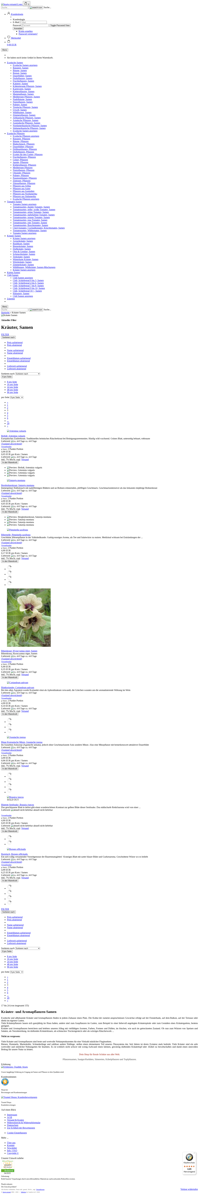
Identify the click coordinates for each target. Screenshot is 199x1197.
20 (8, 423)
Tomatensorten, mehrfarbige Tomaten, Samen (34, 215)
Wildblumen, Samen (22, 112)
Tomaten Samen (14, 201)
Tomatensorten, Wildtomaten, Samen (30, 230)
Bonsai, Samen (20, 73)
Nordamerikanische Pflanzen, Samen (30, 125)
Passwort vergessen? (28, 34)
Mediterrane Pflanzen (22, 167)
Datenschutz (12, 1125)
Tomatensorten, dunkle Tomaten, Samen (31, 207)
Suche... (47, 7)
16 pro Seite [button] (12, 384)
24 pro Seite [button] (12, 387)
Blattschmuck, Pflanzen (24, 144)
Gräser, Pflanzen (20, 159)
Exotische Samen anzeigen (25, 65)
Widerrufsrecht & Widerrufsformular (23, 1122)
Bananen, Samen (20, 68)
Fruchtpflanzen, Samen (23, 81)
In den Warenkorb (9, 462)
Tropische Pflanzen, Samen (25, 107)
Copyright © (13, 1153)
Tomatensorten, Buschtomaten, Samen (30, 225)
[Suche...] (36, 7)
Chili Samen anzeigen (23, 278)
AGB (9, 1117)
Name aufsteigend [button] (15, 350)
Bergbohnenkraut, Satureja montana (17, 485)
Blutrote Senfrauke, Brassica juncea (17, 804)
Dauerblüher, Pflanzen (23, 146)
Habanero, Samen (21, 293)
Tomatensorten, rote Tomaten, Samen (30, 222)
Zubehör (11, 299)
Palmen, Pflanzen (21, 175)
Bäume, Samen (20, 70)
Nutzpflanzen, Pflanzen (23, 170)
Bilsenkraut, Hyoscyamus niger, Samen (19, 651)
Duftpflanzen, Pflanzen (23, 152)
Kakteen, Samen (20, 83)
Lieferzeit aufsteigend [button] (17, 366)
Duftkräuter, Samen (22, 249)
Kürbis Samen (13, 272)
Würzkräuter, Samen (22, 262)
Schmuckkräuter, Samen (24, 254)
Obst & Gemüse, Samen (24, 251)
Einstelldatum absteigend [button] (18, 361)
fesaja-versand (7, 1192)
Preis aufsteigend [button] (15, 342)
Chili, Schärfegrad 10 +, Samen (27, 291)
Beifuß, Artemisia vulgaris (13, 436)
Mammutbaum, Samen (23, 94)
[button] (15, 14)
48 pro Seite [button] (12, 389)
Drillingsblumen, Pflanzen (25, 149)
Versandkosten (40, 1189)
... (8, 421)
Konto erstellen (26, 31)
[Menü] (194, 1153)
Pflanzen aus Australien (23, 191)
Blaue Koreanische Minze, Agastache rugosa (21, 742)
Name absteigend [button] (15, 353)
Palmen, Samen (20, 104)
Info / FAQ (12, 1150)
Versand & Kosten (15, 1120)
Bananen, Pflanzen (21, 138)
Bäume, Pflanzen (21, 141)
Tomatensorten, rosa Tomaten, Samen (30, 220)
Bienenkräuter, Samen (23, 246)
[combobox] (8, 337)
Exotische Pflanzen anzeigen (26, 136)
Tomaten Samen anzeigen (24, 204)
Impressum (12, 1114)
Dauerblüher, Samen (22, 75)
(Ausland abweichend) (11, 444)
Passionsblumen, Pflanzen (25, 178)
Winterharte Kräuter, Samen (25, 259)
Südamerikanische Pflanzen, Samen (29, 128)
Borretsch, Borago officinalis (14, 854)
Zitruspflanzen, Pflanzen (24, 183)
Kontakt (10, 1145)
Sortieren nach (8, 373)
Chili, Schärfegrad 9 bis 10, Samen (29, 288)
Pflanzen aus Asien (21, 188)
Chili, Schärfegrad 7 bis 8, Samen (28, 285)
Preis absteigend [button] (14, 345)
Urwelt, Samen (20, 110)
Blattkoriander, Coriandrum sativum (17, 687)
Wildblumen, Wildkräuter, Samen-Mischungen (34, 267)
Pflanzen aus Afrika (22, 186)
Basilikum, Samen (21, 243)
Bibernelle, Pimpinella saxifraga (15, 534)
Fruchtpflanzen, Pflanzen (24, 157)
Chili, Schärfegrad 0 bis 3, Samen (28, 280)
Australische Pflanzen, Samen (26, 123)
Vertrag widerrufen (189, 1189)
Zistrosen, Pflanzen (21, 180)
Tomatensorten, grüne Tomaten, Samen (31, 212)
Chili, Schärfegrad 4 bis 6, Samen (28, 283)
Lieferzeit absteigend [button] (16, 368)
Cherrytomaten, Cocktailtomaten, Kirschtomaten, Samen (39, 228)
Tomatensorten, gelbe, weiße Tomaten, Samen (34, 209)
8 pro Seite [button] (12, 382)
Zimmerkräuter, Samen (23, 264)
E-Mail (16, 22)
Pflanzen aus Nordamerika (25, 194)
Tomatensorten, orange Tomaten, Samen (31, 217)
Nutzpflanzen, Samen (23, 102)
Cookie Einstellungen (17, 1133)
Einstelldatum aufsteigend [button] (19, 358)
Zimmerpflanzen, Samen (24, 115)
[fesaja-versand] (12, 4)
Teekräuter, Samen (21, 257)
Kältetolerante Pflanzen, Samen (27, 86)
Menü (4, 50)
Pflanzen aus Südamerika (24, 196)
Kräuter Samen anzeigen (24, 238)
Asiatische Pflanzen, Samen (25, 120)
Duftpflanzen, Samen (22, 78)
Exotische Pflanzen (16, 133)
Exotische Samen (15, 62)
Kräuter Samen (14, 236)
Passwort (17, 25)
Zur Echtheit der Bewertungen (21, 1128)
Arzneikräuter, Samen (23, 241)
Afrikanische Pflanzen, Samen (27, 117)
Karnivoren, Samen (22, 89)
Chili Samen (12, 275)
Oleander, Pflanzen (21, 173)
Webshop (23, 1192)
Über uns (11, 1142)
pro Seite (5, 397)
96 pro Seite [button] (12, 392)
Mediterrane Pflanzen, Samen (26, 96)
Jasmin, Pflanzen (20, 162)
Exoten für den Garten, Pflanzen (28, 154)
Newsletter (12, 1148)
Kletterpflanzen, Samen (23, 91)
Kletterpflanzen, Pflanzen (24, 165)
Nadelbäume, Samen (22, 99)
